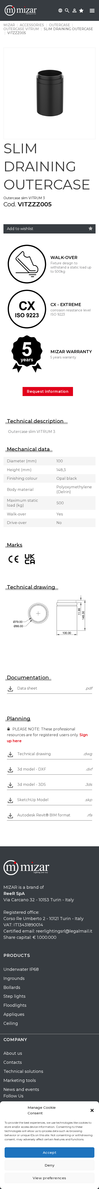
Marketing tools (19, 1080)
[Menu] (92, 10)
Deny (50, 1165)
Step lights (14, 996)
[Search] (67, 10)
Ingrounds (14, 978)
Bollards (11, 987)
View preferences (49, 1178)
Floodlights (14, 1005)
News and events (21, 1089)
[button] (92, 1110)
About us (12, 1053)
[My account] (74, 10)
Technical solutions (23, 1071)
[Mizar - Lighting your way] (21, 10)
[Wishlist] (90, 228)
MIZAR (9, 25)
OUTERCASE (59, 25)
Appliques (13, 1014)
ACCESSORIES (32, 25)
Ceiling (10, 1023)
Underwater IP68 (21, 969)
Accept (49, 1152)
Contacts (12, 1062)
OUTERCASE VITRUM (21, 29)
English (60, 10)
